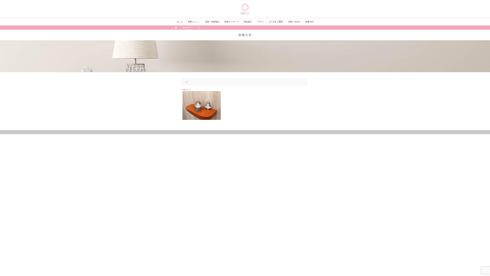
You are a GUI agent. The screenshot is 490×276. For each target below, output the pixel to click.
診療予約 (309, 22)
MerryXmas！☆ (187, 27)
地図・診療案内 (212, 22)
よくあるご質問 (275, 22)
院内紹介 (248, 22)
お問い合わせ (294, 22)
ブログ (260, 22)
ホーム (180, 22)
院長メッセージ (232, 22)
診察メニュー (194, 22)
